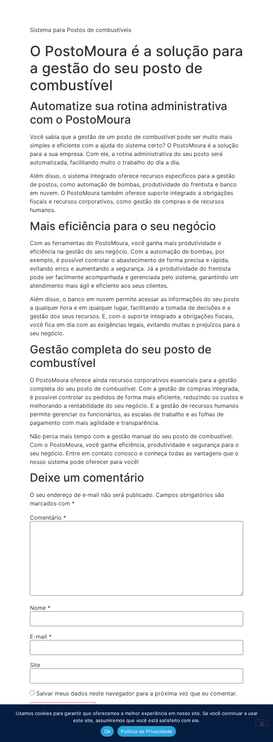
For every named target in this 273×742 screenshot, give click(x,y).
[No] (262, 723)
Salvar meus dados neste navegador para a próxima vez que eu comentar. (136, 693)
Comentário (48, 517)
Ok (107, 731)
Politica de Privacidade (146, 731)
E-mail (41, 636)
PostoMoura (71, 14)
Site (35, 665)
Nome (40, 608)
